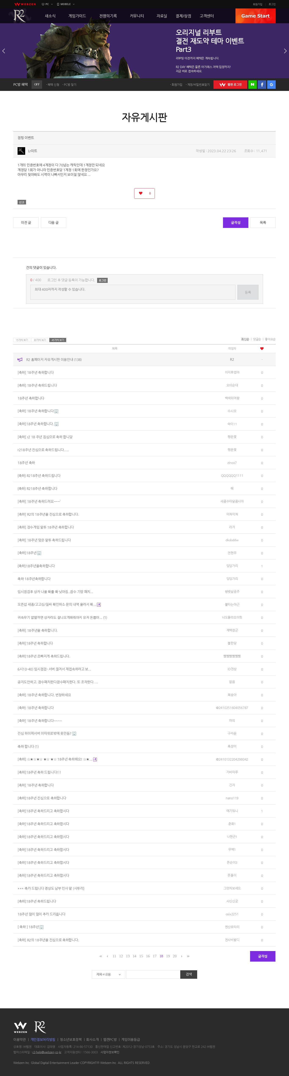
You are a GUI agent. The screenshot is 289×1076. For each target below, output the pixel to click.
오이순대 (232, 385)
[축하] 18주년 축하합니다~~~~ (40, 720)
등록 (248, 292)
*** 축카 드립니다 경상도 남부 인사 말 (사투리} (51, 888)
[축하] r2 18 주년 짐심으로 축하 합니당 (45, 437)
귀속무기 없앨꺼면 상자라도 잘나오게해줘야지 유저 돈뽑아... (62, 617)
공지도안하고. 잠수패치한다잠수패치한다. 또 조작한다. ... (58, 682)
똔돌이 (232, 875)
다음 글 (53, 223)
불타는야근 (232, 604)
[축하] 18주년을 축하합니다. (38, 630)
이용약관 (19, 1040)
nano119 (232, 798)
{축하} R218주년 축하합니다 (37, 488)
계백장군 (232, 630)
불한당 (232, 643)
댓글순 (257, 339)
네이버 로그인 (252, 84)
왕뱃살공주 (232, 591)
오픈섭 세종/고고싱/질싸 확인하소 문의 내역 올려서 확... (57, 604)
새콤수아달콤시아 (232, 501)
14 (134, 956)
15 (141, 956)
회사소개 (92, 1040)
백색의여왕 (232, 398)
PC (47, 4)
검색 (189, 974)
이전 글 (26, 223)
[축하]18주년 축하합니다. (36, 424)
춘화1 (232, 823)
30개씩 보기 (40, 340)
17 (154, 956)
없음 (232, 682)
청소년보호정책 (71, 1040)
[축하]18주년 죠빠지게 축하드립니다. (44, 656)
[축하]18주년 (27, 553)
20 (174, 956)
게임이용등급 (130, 1040)
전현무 (232, 553)
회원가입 (257, 4)
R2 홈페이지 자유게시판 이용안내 (54, 359)
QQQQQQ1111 (232, 475)
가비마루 (232, 772)
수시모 (232, 411)
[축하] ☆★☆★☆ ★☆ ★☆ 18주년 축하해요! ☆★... (55, 759)
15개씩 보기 (22, 340)
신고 (22, 202)
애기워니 (232, 811)
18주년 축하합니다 (31, 398)
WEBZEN (20, 1027)
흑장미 (232, 746)
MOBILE (66, 4)
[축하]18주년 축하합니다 (35, 643)
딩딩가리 (232, 565)
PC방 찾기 (70, 84)
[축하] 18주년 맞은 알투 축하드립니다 (44, 540)
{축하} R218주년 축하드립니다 (39, 475)
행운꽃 (232, 437)
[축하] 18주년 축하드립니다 (37, 385)
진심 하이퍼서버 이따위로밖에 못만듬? (45, 733)
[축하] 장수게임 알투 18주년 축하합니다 (46, 527)
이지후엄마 (232, 372)
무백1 (232, 849)
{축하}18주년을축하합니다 (36, 566)
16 (148, 956)
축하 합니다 (28, 746)
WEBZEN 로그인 (230, 84)
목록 (263, 223)
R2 (19, 15)
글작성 (235, 223)
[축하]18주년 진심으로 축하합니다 (42, 798)
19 (168, 956)
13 (127, 956)
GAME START (255, 15)
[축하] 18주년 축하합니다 (36, 372)
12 (121, 956)
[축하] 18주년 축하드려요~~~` (39, 501)
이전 (3, 51)
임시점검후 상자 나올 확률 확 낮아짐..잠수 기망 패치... (55, 591)
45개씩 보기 (58, 340)
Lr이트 (32, 151)
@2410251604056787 (232, 707)
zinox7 (232, 462)
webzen (25, 4)
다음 (285, 51)
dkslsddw (232, 540)
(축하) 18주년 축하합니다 (36, 708)
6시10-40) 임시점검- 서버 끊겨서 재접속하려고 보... (54, 669)
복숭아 (232, 694)
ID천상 (232, 669)
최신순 (245, 339)
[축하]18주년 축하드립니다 (37, 901)
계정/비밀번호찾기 (198, 84)
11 (114, 956)
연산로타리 (232, 927)
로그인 (272, 4)
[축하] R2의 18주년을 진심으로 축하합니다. (48, 514)
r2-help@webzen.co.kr (46, 1052)
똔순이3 (232, 862)
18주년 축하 (26, 463)
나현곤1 (232, 836)
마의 (232, 720)
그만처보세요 (232, 888)
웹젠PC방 (110, 1040)
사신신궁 (232, 901)
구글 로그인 (271, 84)
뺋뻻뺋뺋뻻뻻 (232, 656)
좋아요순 (270, 339)
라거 (232, 527)
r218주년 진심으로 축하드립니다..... (43, 450)
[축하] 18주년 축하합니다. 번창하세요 (44, 695)
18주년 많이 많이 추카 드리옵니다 (41, 914)
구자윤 (232, 733)
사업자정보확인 (109, 1052)
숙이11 (232, 424)
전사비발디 (232, 940)
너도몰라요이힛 (232, 617)
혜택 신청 (53, 84)
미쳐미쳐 (232, 514)
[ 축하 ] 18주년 (29, 927)
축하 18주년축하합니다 (34, 579)
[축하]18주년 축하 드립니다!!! (39, 772)
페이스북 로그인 (262, 84)
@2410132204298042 (232, 759)
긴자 (232, 785)
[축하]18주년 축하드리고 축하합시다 (43, 811)
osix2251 (232, 914)
